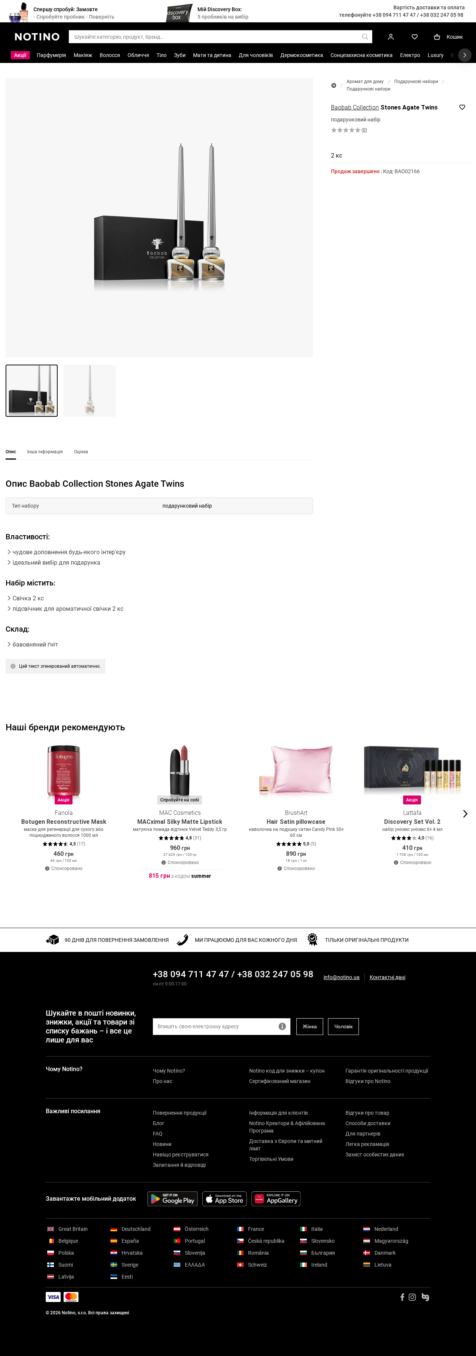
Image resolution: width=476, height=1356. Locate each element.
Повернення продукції (179, 1113)
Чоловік (343, 1026)
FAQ (158, 1134)
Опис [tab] (11, 451)
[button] (159, 217)
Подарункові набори (416, 81)
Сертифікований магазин (280, 1081)
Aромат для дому (365, 81)
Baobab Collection (355, 107)
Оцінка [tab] (81, 451)
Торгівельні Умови (271, 1159)
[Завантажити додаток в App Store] (224, 1198)
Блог (158, 1123)
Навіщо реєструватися (181, 1154)
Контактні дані (387, 977)
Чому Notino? (169, 1071)
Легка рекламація (367, 1144)
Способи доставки (367, 1123)
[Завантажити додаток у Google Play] (172, 1198)
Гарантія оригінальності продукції (386, 1071)
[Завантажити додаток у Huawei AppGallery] (276, 1198)
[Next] (464, 814)
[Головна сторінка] (334, 85)
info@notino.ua (342, 977)
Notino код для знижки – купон (287, 1071)
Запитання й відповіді (179, 1165)
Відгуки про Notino (367, 1081)
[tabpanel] (159, 585)
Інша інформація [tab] (45, 451)
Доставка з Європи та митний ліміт (285, 1145)
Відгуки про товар (367, 1113)
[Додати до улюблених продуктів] (462, 107)
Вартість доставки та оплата (429, 7)
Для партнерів (362, 1134)
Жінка (310, 1026)
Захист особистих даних (374, 1154)
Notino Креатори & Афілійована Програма (287, 1127)
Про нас (162, 1081)
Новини (162, 1144)
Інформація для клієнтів (278, 1113)
